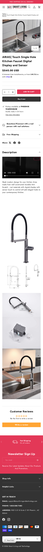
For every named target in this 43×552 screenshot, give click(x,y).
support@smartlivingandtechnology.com (22, 501)
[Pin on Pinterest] (19, 142)
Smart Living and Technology (19, 546)
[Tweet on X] (10, 142)
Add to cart (28, 92)
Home (4, 13)
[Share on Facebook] (14, 142)
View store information (13, 115)
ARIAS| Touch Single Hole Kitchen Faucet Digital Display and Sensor (20, 15)
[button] (39, 7)
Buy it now (21, 99)
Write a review (21, 424)
